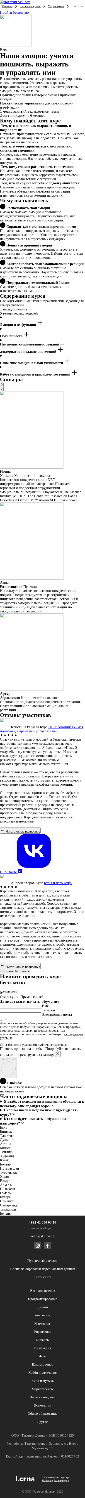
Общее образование (42, 1413)
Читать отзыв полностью (22, 831)
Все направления (42, 1290)
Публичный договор (42, 1260)
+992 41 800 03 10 (42, 1222)
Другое (42, 1422)
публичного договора (52, 1044)
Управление (56, 6)
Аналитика (43, 1315)
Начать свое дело (42, 1397)
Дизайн (42, 1307)
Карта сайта (42, 1277)
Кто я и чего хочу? (58, 883)
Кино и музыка (43, 1381)
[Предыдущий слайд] (2, 385)
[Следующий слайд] (2, 389)
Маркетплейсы (42, 1389)
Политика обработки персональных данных (42, 1269)
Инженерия (42, 1348)
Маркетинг (42, 1323)
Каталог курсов (30, 6)
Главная (7, 6)
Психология (42, 1405)
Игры (42, 1356)
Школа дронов (42, 1364)
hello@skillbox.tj (42, 1236)
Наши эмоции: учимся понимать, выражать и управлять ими (41, 729)
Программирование (42, 1299)
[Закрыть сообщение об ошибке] (58, 1054)
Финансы (42, 1340)
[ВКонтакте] (20, 872)
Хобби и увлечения (42, 1372)
